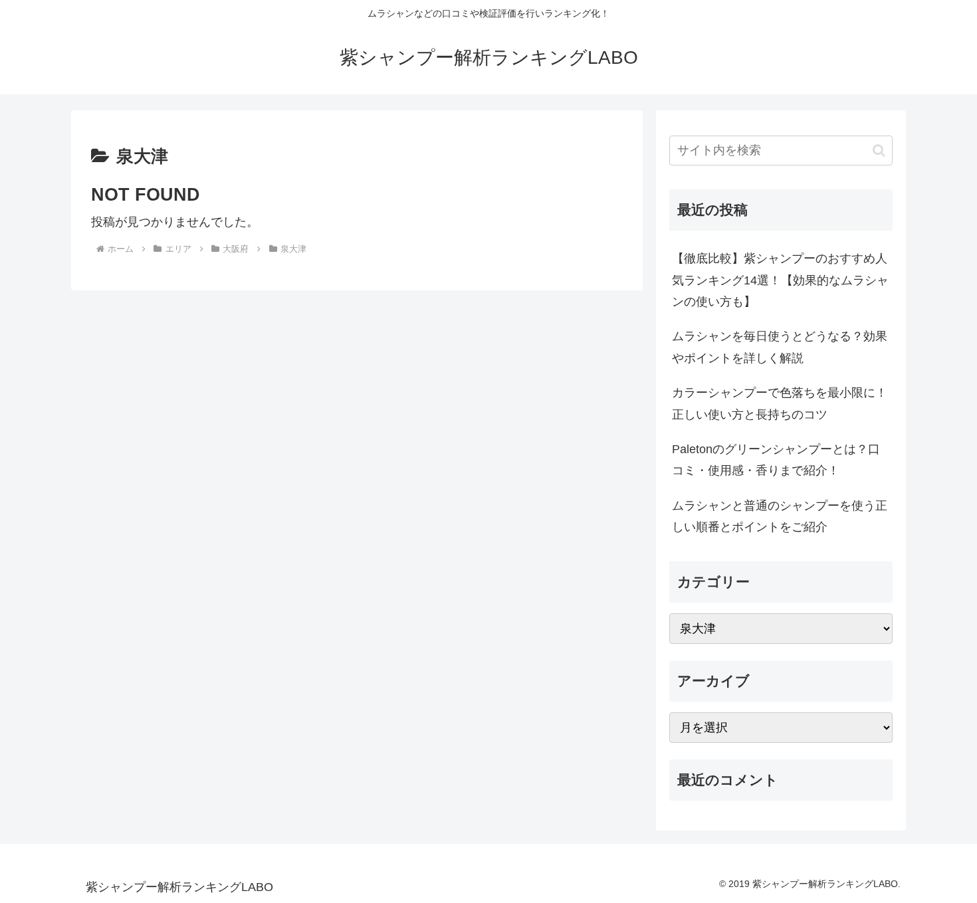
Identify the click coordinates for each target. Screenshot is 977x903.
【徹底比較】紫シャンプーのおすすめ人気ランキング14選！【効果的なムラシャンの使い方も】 (780, 280)
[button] (879, 150)
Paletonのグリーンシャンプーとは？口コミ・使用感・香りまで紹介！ (776, 460)
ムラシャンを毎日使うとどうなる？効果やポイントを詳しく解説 (779, 347)
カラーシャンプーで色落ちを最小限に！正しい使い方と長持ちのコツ (779, 403)
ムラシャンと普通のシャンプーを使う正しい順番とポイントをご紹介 (779, 516)
